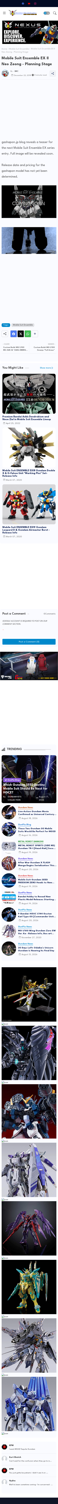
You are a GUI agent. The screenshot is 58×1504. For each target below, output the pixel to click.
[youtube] (29, 3)
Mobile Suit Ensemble (19, 49)
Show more (45, 368)
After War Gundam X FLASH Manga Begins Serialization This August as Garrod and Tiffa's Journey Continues (36, 864)
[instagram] (35, 3)
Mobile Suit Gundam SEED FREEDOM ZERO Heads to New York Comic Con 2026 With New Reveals (36, 881)
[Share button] (35, 333)
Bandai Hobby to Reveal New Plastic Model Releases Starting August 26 (36, 898)
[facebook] (23, 3)
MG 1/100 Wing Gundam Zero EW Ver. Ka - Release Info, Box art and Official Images (37, 932)
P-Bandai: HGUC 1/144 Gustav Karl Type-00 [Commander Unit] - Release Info (37, 915)
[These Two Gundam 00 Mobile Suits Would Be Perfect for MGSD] (9, 829)
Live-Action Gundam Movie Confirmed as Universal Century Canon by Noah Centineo (36, 813)
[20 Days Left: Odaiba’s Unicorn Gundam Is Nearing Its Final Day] (9, 948)
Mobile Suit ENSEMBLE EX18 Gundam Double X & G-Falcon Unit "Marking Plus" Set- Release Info (28, 473)
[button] (47, 13)
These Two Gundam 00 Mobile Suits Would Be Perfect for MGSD (37, 830)
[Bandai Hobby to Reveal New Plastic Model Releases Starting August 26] (9, 897)
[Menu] (4, 13)
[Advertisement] (29, 110)
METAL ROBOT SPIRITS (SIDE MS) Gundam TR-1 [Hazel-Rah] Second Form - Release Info (37, 847)
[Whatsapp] (28, 333)
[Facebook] (13, 333)
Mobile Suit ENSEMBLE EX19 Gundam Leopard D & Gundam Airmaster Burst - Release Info (26, 530)
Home (4, 49)
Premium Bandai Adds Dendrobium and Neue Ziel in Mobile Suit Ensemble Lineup (26, 418)
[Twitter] (21, 333)
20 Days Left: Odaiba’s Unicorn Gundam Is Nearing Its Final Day (36, 949)
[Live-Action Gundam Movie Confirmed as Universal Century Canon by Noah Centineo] (9, 812)
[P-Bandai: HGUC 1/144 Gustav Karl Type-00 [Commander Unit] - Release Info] (9, 914)
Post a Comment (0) (29, 642)
